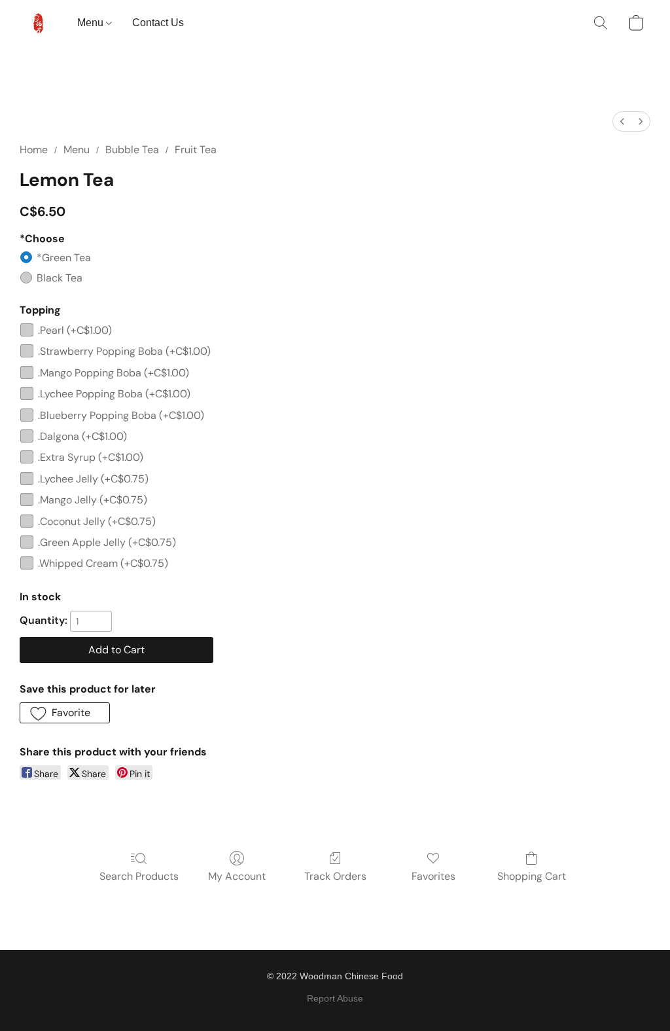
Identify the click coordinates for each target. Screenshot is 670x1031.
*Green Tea (64, 257)
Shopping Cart (531, 876)
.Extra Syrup (90, 457)
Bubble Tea (132, 149)
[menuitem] (622, 121)
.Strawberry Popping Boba (124, 351)
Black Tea (59, 278)
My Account (237, 876)
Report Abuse (335, 998)
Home (34, 149)
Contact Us (158, 22)
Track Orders (335, 876)
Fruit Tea (196, 149)
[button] (38, 23)
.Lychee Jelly (93, 479)
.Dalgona (82, 436)
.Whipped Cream (103, 563)
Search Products (139, 876)
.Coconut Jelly (97, 521)
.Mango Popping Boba (113, 373)
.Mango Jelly (92, 500)
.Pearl (75, 330)
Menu (91, 22)
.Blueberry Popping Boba (121, 415)
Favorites (433, 876)
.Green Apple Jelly (107, 542)
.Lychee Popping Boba (114, 394)
